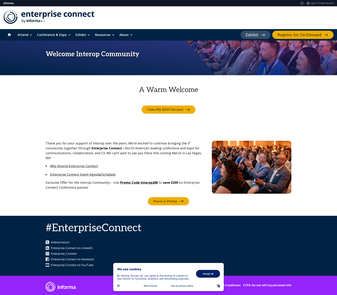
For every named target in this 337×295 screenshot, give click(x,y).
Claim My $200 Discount (165, 109)
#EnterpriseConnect (93, 228)
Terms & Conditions (227, 285)
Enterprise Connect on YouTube (72, 265)
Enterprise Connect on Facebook (72, 259)
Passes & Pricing (165, 201)
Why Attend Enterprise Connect (74, 166)
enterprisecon (60, 242)
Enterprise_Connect (64, 254)
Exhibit (252, 35)
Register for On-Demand (299, 35)
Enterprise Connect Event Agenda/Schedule (82, 174)
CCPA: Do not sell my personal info (267, 285)
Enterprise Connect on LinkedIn (72, 248)
